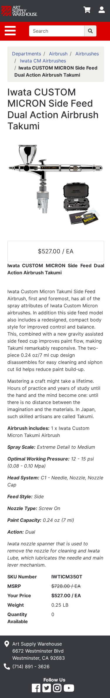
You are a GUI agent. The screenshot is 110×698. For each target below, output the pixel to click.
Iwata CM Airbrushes (43, 61)
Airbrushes (87, 54)
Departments (26, 54)
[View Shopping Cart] (86, 11)
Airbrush (58, 54)
